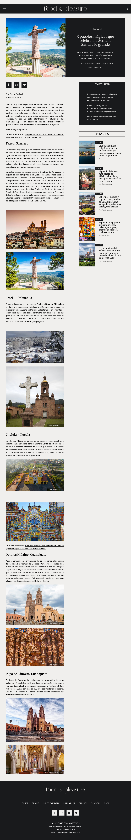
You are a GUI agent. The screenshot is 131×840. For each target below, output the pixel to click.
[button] (4, 9)
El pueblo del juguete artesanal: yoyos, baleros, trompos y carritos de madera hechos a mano (109, 227)
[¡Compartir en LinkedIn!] (16, 85)
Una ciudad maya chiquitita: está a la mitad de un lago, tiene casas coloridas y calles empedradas (110, 151)
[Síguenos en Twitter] (76, 813)
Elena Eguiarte (17, 94)
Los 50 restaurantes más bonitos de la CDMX (101, 118)
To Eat (25, 803)
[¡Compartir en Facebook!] (9, 85)
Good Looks (69, 803)
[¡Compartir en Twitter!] (24, 85)
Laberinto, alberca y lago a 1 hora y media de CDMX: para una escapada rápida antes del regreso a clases (110, 202)
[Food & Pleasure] (65, 8)
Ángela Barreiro (107, 184)
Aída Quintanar (107, 210)
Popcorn (83, 803)
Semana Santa (108, 63)
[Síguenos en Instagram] (61, 813)
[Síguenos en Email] (69, 813)
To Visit (99, 142)
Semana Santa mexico (95, 67)
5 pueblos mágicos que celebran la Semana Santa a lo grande (95, 40)
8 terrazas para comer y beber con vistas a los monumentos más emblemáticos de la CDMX (102, 97)
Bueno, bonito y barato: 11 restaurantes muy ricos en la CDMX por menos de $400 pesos (101, 108)
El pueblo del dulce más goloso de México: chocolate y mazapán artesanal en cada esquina (110, 176)
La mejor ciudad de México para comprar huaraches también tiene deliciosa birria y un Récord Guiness (110, 253)
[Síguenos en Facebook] (54, 813)
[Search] (127, 9)
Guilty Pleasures (51, 803)
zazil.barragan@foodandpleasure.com (65, 826)
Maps (106, 803)
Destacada (95, 29)
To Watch (95, 803)
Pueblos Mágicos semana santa (89, 63)
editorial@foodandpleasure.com (65, 832)
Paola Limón (106, 159)
